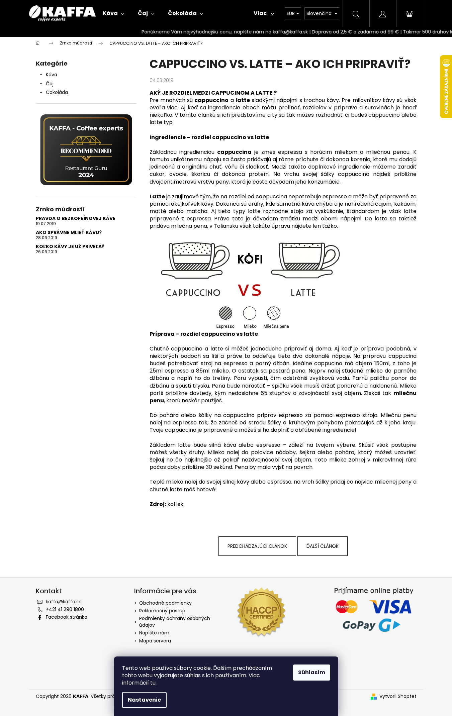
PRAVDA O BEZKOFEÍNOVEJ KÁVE (75, 218)
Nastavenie (144, 700)
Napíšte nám (154, 632)
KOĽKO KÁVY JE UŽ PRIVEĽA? (70, 246)
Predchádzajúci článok (257, 546)
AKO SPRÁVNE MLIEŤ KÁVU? (69, 232)
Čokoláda (57, 92)
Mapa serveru (155, 640)
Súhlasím (311, 672)
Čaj (50, 83)
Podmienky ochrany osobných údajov (174, 621)
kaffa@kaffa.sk (63, 601)
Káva (51, 74)
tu (153, 683)
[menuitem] (113, 13)
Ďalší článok (322, 546)
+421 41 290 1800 (65, 609)
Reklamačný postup (162, 610)
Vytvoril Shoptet (398, 696)
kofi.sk (175, 504)
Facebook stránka (66, 617)
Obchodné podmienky (165, 603)
